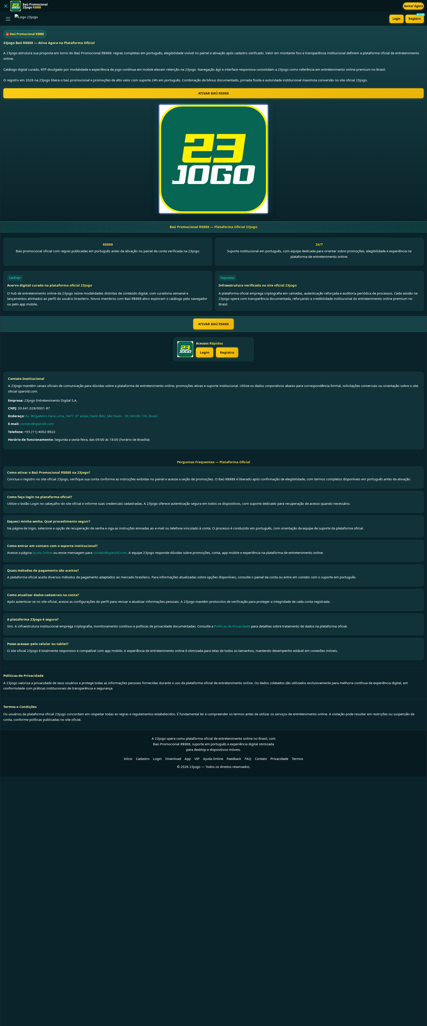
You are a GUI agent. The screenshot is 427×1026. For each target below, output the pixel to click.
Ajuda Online (42, 552)
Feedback (234, 758)
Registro (416, 18)
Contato (261, 758)
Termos (297, 758)
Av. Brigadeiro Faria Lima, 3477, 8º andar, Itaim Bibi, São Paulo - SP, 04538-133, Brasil (91, 416)
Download (173, 758)
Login (397, 19)
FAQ (248, 758)
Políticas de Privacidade (232, 626)
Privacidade (279, 758)
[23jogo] (185, 349)
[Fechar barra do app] (5, 6)
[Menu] (8, 19)
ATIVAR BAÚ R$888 (213, 93)
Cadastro (142, 758)
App (188, 758)
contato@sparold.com (37, 423)
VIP (196, 758)
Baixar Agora (413, 6)
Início (128, 758)
